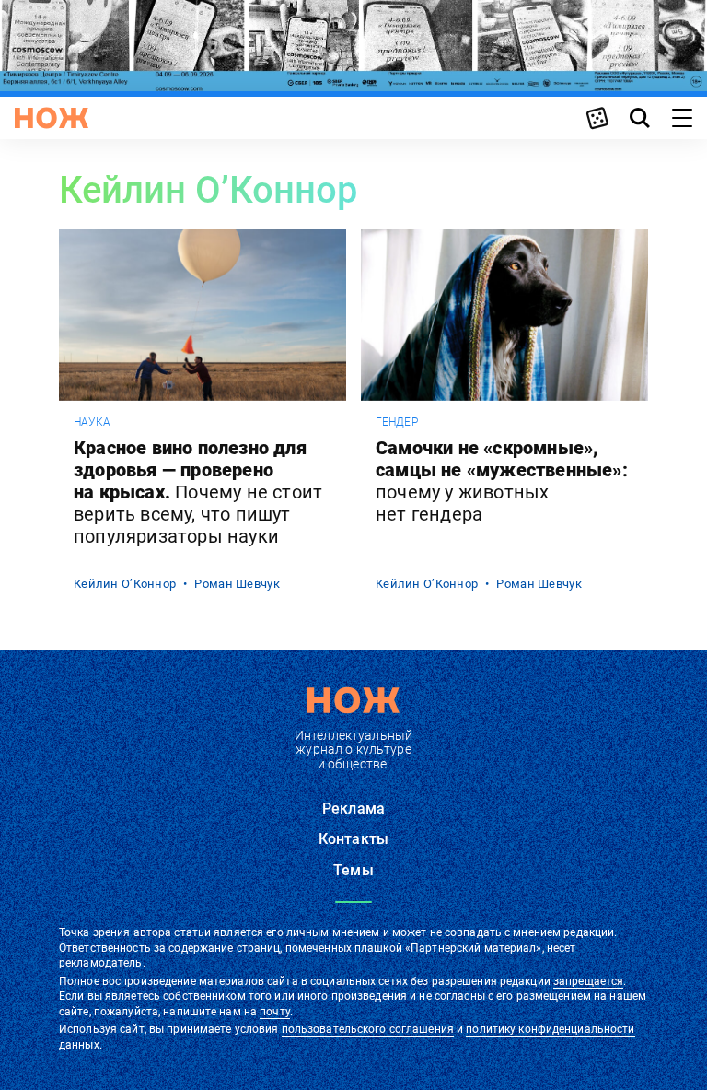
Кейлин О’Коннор (125, 584)
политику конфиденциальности (550, 1029)
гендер (397, 422)
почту (275, 1011)
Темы (353, 870)
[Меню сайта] (682, 118)
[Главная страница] (51, 118)
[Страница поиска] (640, 118)
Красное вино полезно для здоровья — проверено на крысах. (198, 492)
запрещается (588, 981)
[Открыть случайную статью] (597, 118)
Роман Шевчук (236, 584)
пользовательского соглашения (368, 1029)
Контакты (353, 839)
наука (92, 422)
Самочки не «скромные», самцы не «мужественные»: (502, 481)
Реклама (353, 808)
